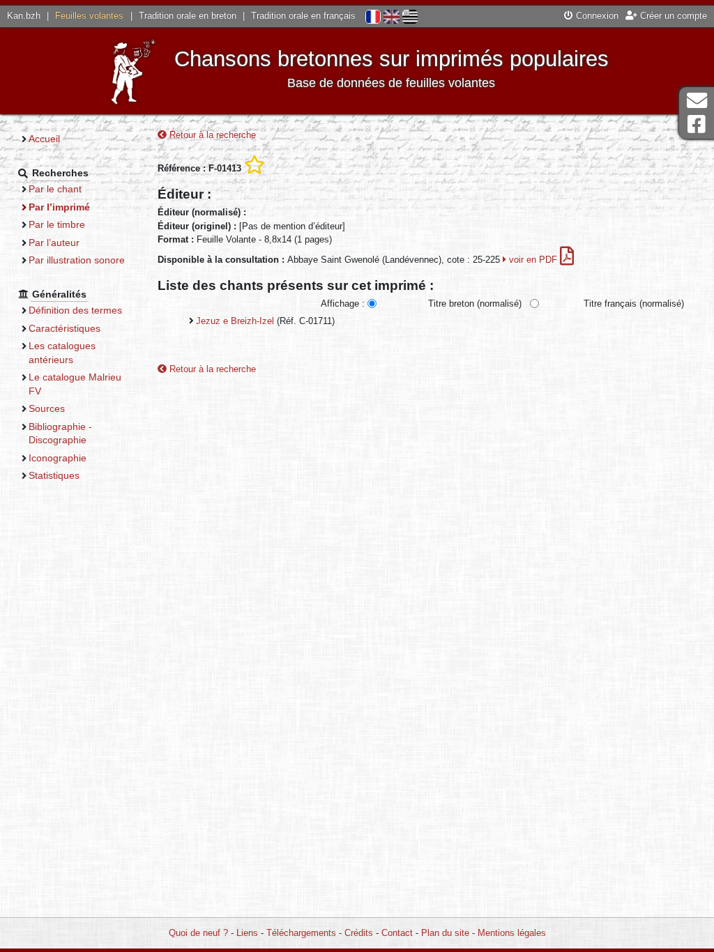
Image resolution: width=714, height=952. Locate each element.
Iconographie (57, 457)
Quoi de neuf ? (198, 933)
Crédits (358, 933)
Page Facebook (696, 124)
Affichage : (343, 303)
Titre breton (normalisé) (475, 303)
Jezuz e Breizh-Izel (235, 321)
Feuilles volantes (89, 15)
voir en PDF (533, 259)
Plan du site (445, 933)
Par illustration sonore (77, 260)
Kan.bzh (23, 15)
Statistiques (54, 475)
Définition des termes (75, 310)
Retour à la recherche (211, 135)
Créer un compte (672, 15)
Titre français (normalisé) (634, 303)
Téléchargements (301, 933)
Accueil (44, 138)
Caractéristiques (64, 328)
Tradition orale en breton (187, 15)
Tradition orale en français (303, 15)
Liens (247, 933)
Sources (47, 408)
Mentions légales (512, 933)
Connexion (595, 15)
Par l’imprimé (59, 207)
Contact (397, 933)
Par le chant (55, 188)
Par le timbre (57, 224)
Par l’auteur (54, 242)
